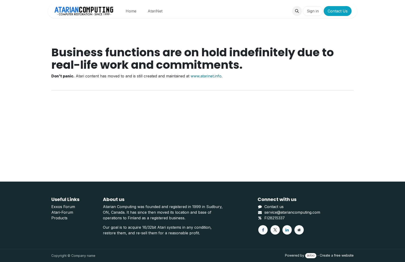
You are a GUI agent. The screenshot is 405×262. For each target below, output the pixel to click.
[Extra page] (299, 230)
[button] (297, 11)
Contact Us (338, 11)
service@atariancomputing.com (292, 212)
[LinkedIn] (287, 230)
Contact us (274, 206)
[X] (275, 230)
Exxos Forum (63, 206)
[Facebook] (263, 230)
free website (344, 255)
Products (59, 218)
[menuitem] (131, 11)
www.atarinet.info (206, 76)
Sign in (313, 11)
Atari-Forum (62, 212)
